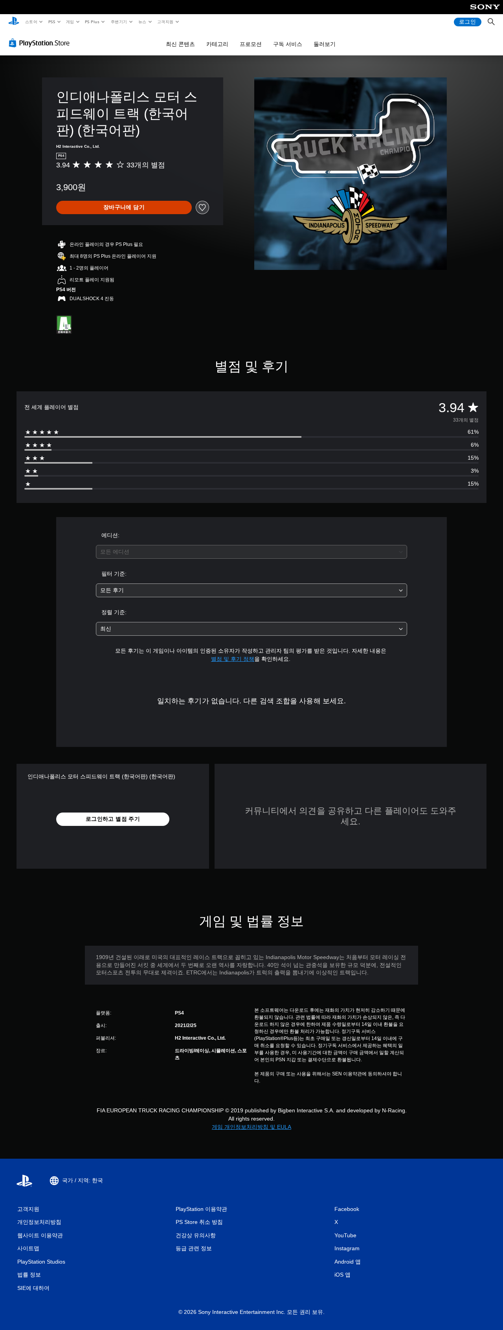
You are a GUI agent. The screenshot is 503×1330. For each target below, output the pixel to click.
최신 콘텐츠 (180, 44)
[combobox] (252, 552)
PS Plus (91, 21)
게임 (70, 21)
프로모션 (251, 44)
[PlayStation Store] (40, 43)
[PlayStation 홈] (13, 22)
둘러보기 (325, 44)
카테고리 (217, 44)
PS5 (51, 21)
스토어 (31, 21)
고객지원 (165, 21)
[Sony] (485, 12)
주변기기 (118, 21)
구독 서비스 (287, 44)
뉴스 (142, 21)
